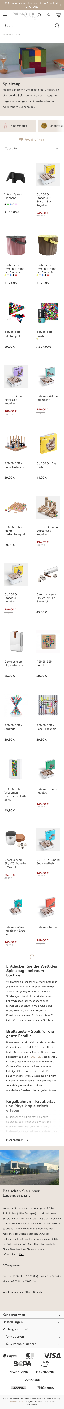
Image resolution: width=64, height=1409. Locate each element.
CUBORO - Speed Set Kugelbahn (48, 861)
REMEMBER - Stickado (13, 727)
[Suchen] (57, 26)
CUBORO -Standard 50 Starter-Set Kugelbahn (44, 200)
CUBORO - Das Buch (46, 465)
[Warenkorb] (58, 16)
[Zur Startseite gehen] (24, 16)
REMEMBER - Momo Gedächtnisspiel (14, 530)
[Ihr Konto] (48, 16)
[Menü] (5, 16)
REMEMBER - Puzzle (45, 334)
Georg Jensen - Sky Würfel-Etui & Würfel (46, 598)
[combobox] (28, 26)
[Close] (60, 5)
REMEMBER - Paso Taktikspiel (46, 727)
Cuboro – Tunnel (47, 927)
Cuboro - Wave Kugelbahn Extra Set (14, 930)
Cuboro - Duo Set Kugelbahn (47, 790)
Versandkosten (16, 1401)
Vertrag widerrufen (17, 1329)
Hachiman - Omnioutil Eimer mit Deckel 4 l (14, 269)
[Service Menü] (39, 16)
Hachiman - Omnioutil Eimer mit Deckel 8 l (46, 269)
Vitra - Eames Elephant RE (13, 196)
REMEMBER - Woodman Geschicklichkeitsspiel (15, 794)
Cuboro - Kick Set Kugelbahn (47, 398)
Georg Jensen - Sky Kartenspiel (14, 663)
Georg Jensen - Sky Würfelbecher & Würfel (16, 863)
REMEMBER (35, 1056)
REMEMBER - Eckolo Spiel (13, 334)
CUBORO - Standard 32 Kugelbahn (12, 598)
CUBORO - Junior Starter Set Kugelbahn (47, 530)
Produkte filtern (34, 140)
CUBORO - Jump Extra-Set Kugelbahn (15, 399)
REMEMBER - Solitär (45, 663)
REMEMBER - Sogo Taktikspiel (15, 465)
